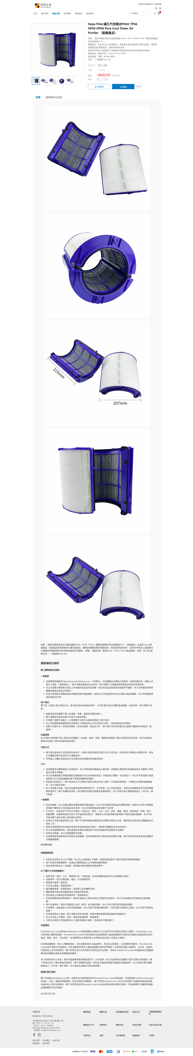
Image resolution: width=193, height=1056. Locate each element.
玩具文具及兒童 (155, 1025)
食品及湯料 (137, 1025)
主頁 (35, 13)
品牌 (101, 1035)
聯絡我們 (78, 13)
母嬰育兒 (103, 1025)
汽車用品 (86, 1035)
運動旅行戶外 (88, 1025)
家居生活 (136, 1012)
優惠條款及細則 (54, 97)
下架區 (151, 1035)
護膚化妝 (103, 1012)
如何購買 (67, 13)
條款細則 (90, 13)
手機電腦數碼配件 (155, 1012)
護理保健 (86, 1012)
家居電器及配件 (122, 1012)
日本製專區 (120, 1035)
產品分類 (56, 13)
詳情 (38, 97)
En (155, 13)
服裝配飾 (136, 1035)
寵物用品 (119, 1025)
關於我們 (44, 13)
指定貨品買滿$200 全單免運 (149, 4)
